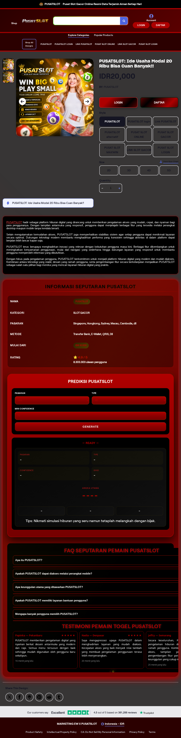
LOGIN (141, 25)
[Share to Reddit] (49, 696)
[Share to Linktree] (29, 696)
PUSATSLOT (14, 222)
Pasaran (20, 393)
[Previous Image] (22, 101)
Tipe (94, 393)
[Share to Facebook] (19, 696)
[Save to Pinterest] (39, 696)
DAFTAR (160, 25)
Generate (91, 426)
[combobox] (86, 21)
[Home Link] (35, 21)
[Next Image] (87, 101)
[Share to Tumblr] (59, 696)
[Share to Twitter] (9, 696)
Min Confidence (24, 408)
